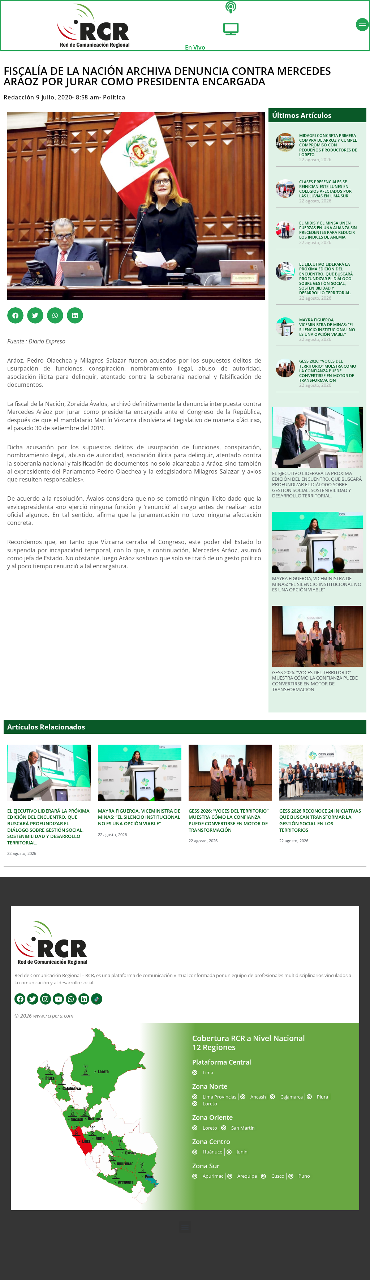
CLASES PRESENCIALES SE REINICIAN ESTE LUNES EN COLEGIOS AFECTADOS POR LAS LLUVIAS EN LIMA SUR (325, 189)
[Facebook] (19, 998)
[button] (15, 315)
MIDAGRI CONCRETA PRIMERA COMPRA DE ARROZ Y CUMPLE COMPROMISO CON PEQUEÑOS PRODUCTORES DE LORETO (328, 145)
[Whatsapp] (71, 998)
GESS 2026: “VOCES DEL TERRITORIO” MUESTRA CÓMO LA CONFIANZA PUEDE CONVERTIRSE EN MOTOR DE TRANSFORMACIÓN (327, 370)
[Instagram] (45, 998)
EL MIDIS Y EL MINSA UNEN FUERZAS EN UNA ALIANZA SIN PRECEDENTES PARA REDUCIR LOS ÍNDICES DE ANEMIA (328, 230)
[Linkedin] (83, 998)
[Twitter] (32, 998)
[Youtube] (58, 998)
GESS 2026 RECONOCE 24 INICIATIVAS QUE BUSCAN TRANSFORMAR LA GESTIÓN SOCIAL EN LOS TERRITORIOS (320, 820)
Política (114, 97)
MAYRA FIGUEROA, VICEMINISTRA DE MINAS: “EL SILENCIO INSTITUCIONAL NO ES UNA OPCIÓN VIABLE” (327, 327)
